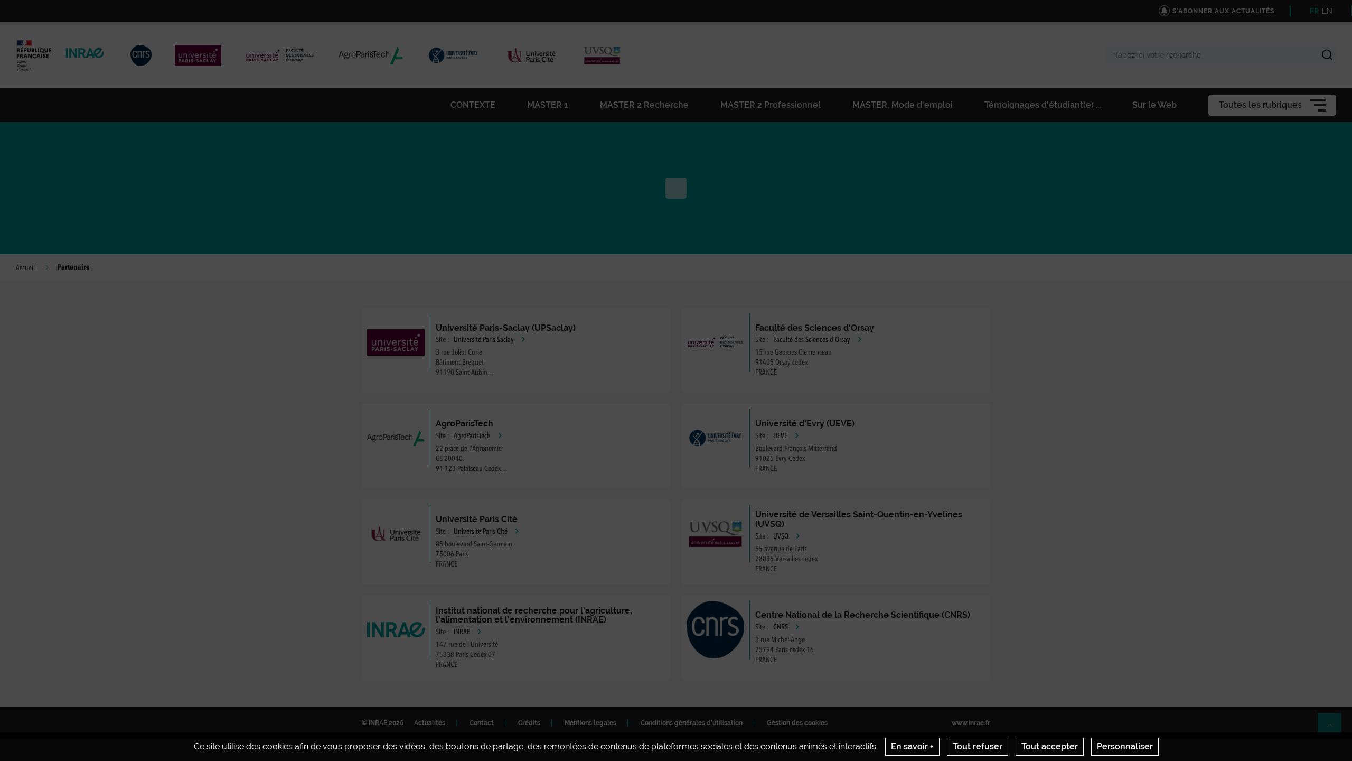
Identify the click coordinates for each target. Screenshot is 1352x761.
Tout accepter (1049, 746)
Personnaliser (1125, 746)
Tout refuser (977, 746)
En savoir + (912, 746)
